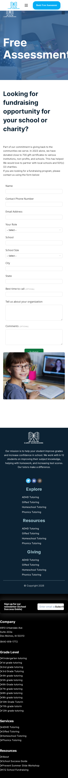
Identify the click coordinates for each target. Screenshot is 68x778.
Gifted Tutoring (30, 502)
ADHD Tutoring (30, 497)
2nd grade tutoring (12, 667)
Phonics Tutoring (32, 512)
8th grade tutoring (12, 693)
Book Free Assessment (46, 5)
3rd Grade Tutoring (13, 671)
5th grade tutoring (12, 680)
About (5, 756)
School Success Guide (14, 761)
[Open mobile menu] (26, 5)
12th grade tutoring (13, 710)
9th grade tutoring (12, 697)
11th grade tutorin (12, 706)
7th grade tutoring (12, 688)
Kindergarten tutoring (14, 658)
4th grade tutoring (12, 675)
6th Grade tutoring (12, 684)
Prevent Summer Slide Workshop (20, 765)
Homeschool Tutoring (34, 507)
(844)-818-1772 (9, 641)
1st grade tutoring (12, 662)
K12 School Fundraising (15, 769)
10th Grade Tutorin (12, 701)
